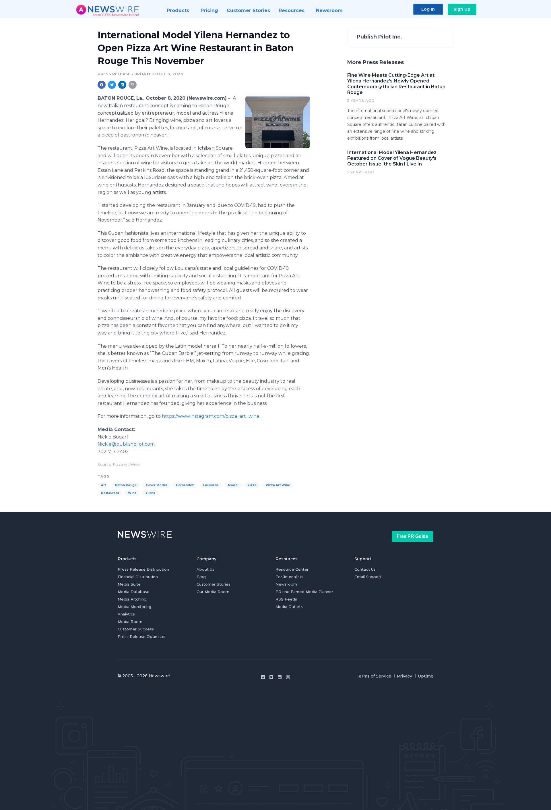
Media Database (134, 591)
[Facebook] (263, 677)
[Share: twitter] (112, 84)
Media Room (130, 621)
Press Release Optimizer (142, 636)
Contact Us (365, 569)
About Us (205, 569)
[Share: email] (132, 84)
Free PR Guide (412, 536)
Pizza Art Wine (278, 485)
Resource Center (292, 569)
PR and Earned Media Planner (304, 591)
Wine (132, 493)
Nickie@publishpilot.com (126, 444)
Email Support (368, 576)
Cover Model (156, 485)
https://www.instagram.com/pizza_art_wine (210, 416)
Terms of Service (373, 676)
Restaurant (110, 493)
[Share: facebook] (101, 84)
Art (103, 485)
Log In (428, 9)
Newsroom (286, 584)
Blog (201, 576)
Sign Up (461, 9)
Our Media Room (213, 591)
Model (233, 485)
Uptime (425, 676)
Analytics (126, 614)
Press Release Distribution (143, 569)
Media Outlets (289, 606)
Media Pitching (132, 599)
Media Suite (129, 584)
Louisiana (211, 485)
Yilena (150, 493)
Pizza (252, 485)
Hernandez (185, 485)
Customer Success (136, 629)
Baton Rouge (126, 485)
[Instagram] (288, 677)
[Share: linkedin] (122, 84)
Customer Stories (213, 584)
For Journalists (289, 576)
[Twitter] (271, 677)
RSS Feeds (286, 599)
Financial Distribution (138, 576)
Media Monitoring (134, 606)
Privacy (404, 676)
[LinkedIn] (280, 677)
